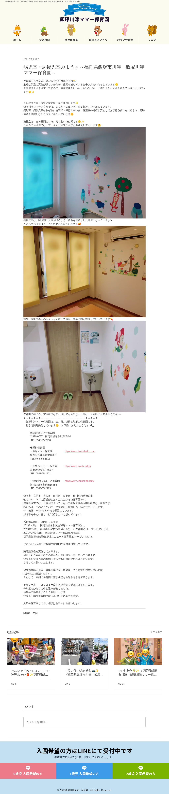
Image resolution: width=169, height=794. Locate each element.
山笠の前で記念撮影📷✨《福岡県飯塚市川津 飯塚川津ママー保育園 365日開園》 (84, 673)
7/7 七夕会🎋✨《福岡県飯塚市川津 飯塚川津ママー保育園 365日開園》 (137, 673)
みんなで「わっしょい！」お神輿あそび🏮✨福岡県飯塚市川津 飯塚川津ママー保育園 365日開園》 (30, 673)
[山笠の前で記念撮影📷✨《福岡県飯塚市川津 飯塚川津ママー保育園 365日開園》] (84, 651)
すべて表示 (156, 631)
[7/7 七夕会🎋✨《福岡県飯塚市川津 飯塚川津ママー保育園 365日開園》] (138, 651)
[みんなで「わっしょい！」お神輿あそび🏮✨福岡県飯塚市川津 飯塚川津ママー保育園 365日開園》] (31, 651)
